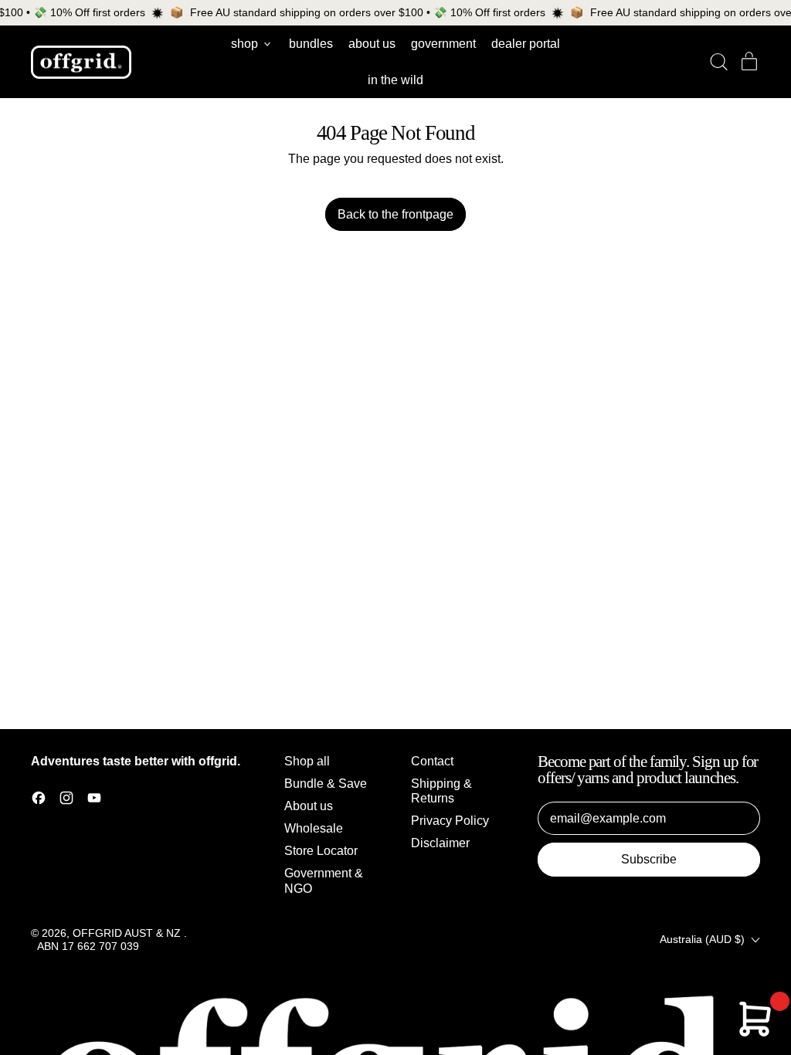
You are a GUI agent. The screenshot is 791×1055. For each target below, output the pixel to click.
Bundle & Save (325, 783)
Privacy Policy (450, 820)
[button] (718, 62)
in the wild (395, 80)
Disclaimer (440, 843)
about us (372, 43)
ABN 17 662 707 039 (88, 946)
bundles (311, 43)
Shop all (307, 761)
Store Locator (321, 850)
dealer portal (525, 43)
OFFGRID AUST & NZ (128, 933)
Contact (432, 761)
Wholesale (313, 828)
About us (308, 805)
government (443, 43)
